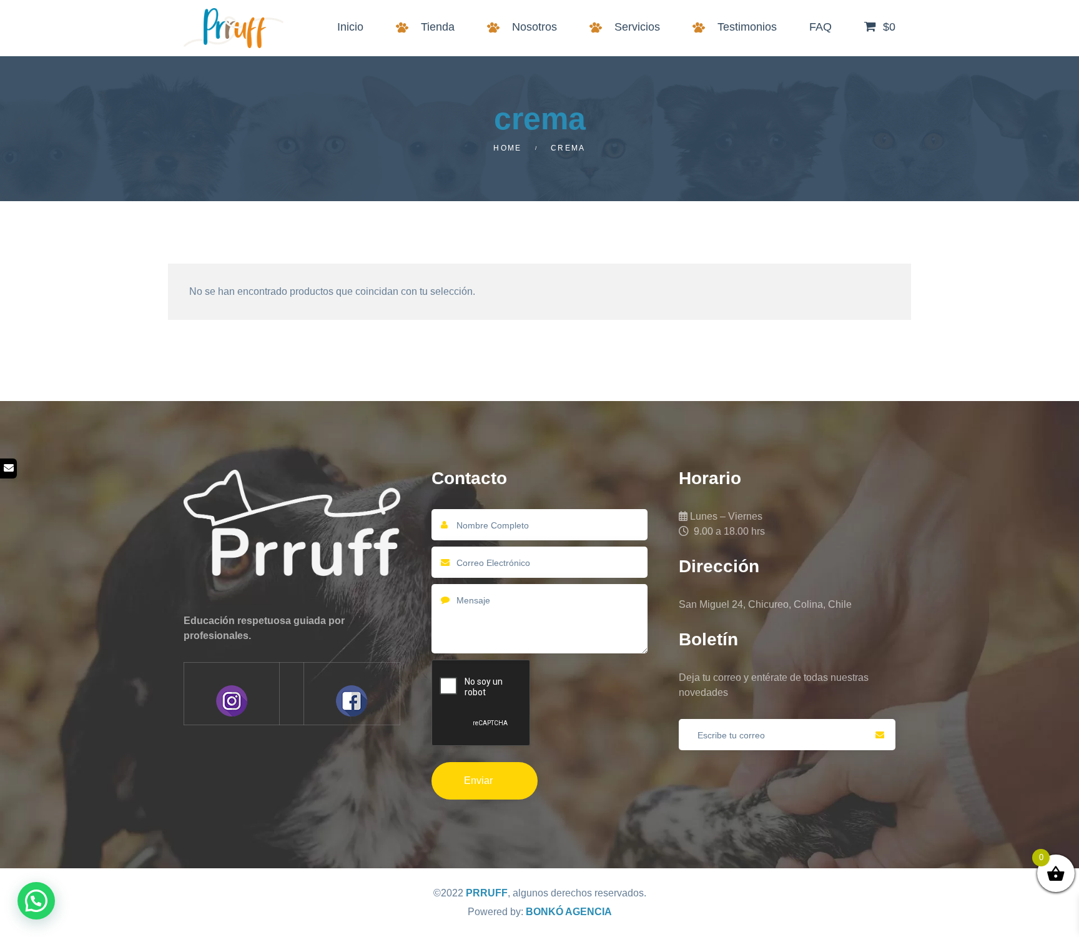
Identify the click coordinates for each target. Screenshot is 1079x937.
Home (507, 148)
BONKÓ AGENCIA (569, 911)
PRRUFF (487, 893)
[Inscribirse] (879, 734)
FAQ (820, 27)
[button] (36, 901)
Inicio (350, 27)
